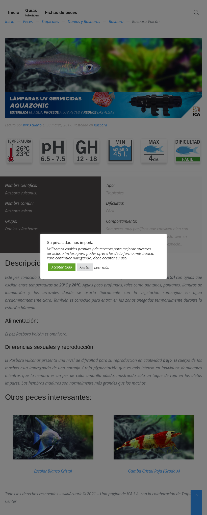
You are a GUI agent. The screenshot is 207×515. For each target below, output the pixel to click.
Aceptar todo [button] (61, 267)
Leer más (101, 267)
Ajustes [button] (85, 267)
